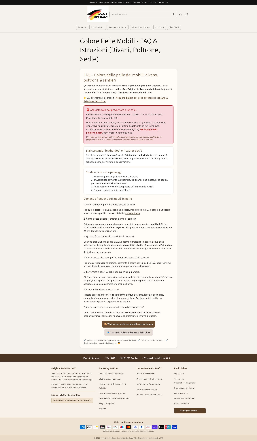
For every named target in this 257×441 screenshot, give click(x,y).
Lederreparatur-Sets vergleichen (114, 398)
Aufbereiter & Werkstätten (148, 384)
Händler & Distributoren (147, 389)
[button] (82, 27)
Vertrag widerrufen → (189, 411)
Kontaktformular (181, 403)
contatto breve (132, 213)
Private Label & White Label (149, 395)
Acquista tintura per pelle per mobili (135, 98)
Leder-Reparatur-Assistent (111, 374)
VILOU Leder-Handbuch (110, 379)
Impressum (179, 374)
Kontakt (102, 409)
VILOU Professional (146, 374)
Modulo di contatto (145, 140)
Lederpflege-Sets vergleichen (112, 393)
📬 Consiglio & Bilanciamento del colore (128, 332)
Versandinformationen (184, 398)
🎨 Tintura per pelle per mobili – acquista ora (128, 324)
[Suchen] (173, 14)
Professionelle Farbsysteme (149, 379)
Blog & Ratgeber (106, 403)
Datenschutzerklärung (184, 388)
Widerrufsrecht (181, 393)
